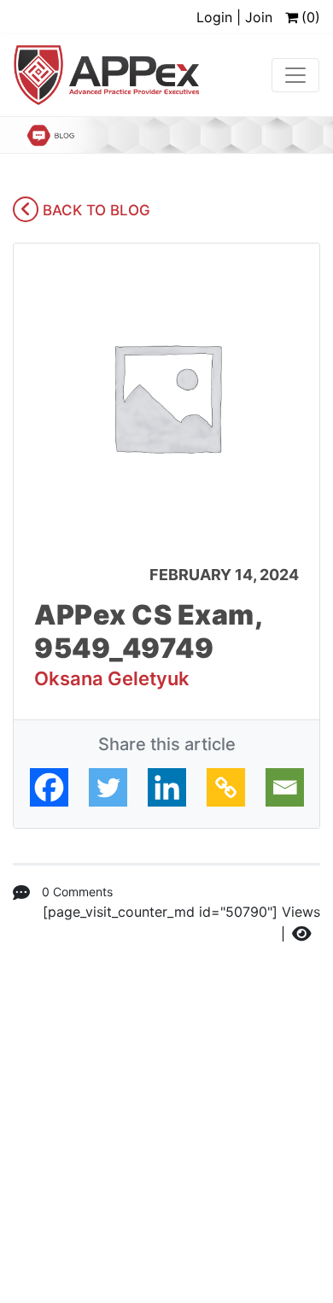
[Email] (285, 787)
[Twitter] (108, 787)
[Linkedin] (167, 787)
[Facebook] (49, 787)
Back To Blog (94, 210)
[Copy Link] (226, 787)
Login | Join (234, 17)
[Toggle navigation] (295, 75)
